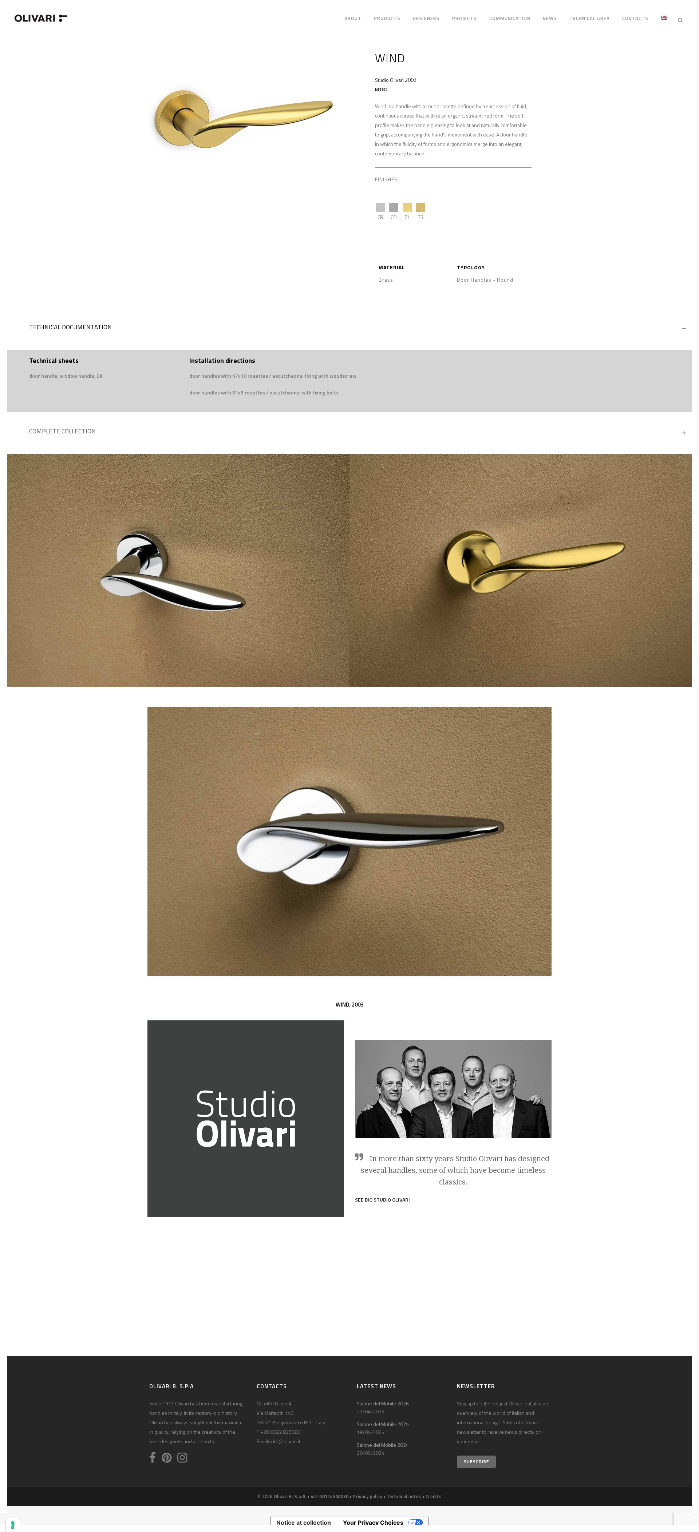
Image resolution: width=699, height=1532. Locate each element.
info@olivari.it (285, 1441)
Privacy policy (367, 1496)
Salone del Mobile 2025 (383, 1424)
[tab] (349, 329)
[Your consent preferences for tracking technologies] (13, 1525)
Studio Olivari (389, 80)
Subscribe (476, 1461)
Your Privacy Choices (373, 1522)
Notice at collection (303, 1522)
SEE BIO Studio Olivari (382, 1199)
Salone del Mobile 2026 (383, 1403)
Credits (434, 1496)
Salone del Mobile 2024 (383, 1445)
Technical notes (404, 1496)
